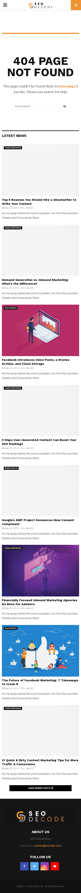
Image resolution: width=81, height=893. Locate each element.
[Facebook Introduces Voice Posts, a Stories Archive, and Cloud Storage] (40, 330)
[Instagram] (44, 866)
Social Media (11, 308)
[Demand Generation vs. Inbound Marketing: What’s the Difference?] (40, 250)
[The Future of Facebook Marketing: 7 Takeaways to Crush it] (40, 650)
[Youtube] (55, 866)
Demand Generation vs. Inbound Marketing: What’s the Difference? (35, 282)
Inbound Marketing (13, 228)
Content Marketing (13, 148)
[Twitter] (34, 866)
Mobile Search (11, 468)
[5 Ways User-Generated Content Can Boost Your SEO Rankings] (40, 410)
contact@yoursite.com (47, 845)
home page (66, 86)
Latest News (14, 136)
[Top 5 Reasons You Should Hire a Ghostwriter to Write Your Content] (40, 170)
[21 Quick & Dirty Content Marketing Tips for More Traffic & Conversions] (40, 731)
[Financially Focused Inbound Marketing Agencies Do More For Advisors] (40, 570)
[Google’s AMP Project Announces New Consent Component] (40, 490)
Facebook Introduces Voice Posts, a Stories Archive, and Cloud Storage (35, 362)
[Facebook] (24, 866)
